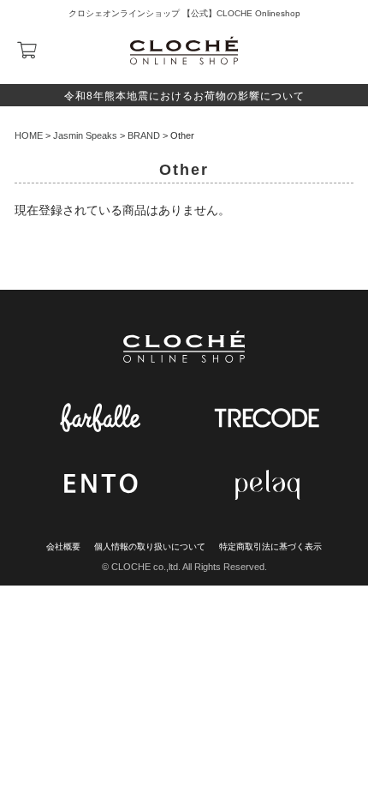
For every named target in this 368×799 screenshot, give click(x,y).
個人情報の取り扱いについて (149, 546)
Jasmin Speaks (85, 135)
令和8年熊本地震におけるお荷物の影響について (184, 96)
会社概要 (63, 546)
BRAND (144, 135)
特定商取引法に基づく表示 (270, 546)
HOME (29, 135)
